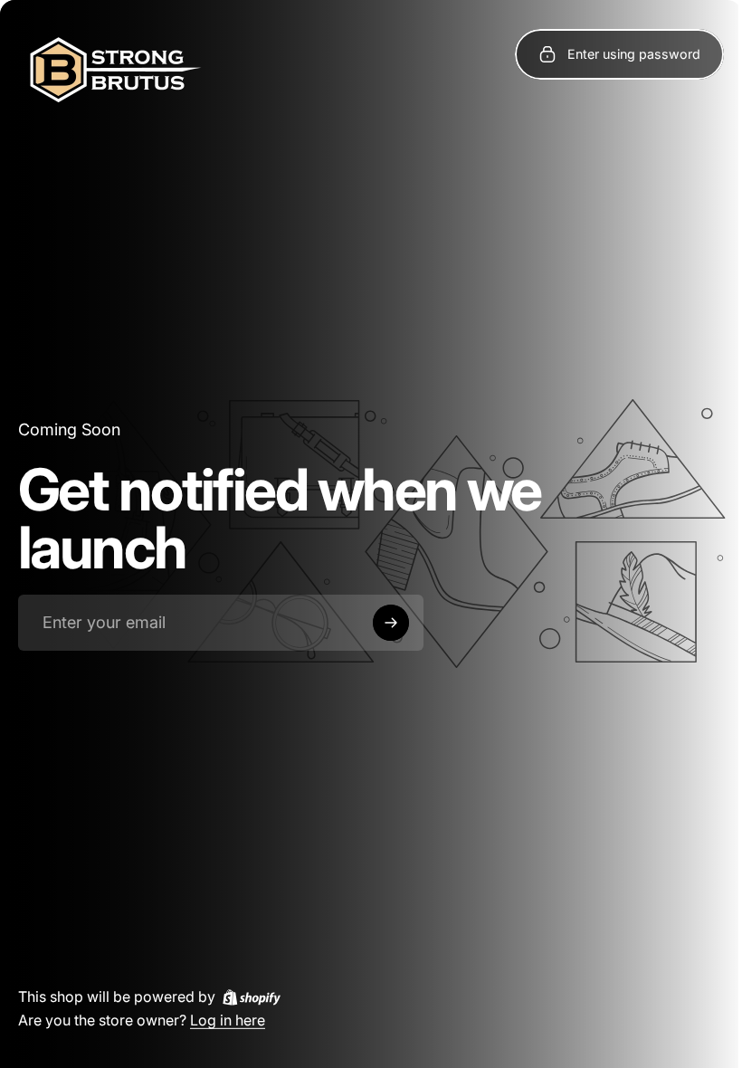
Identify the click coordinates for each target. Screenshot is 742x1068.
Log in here (227, 1019)
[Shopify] (252, 996)
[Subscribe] (391, 623)
